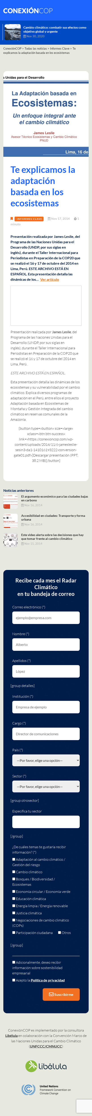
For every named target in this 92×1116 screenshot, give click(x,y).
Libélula (11, 1035)
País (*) (17, 750)
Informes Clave (29, 219)
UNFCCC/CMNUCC (46, 1046)
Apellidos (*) (21, 660)
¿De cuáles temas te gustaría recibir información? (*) (39, 849)
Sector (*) (19, 776)
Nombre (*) (20, 634)
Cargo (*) (19, 723)
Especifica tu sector (27, 811)
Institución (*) (22, 696)
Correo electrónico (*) (28, 607)
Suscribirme (63, 994)
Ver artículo (49, 279)
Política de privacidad (48, 980)
